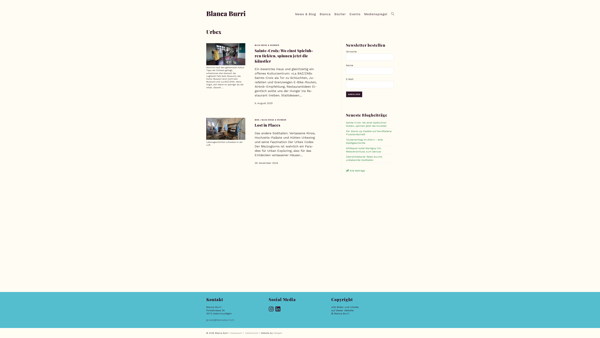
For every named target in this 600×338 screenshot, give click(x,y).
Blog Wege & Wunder (267, 45)
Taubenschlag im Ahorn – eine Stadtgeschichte (364, 141)
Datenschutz (251, 333)
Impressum (236, 333)
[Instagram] (271, 309)
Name (349, 65)
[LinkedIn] (277, 309)
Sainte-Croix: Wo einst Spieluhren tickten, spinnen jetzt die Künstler (284, 56)
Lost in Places (267, 125)
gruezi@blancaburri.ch (220, 319)
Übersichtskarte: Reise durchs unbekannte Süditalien (364, 158)
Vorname (351, 51)
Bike (257, 120)
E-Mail (349, 79)
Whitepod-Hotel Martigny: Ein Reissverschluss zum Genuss (363, 150)
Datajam (277, 333)
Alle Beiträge (357, 170)
